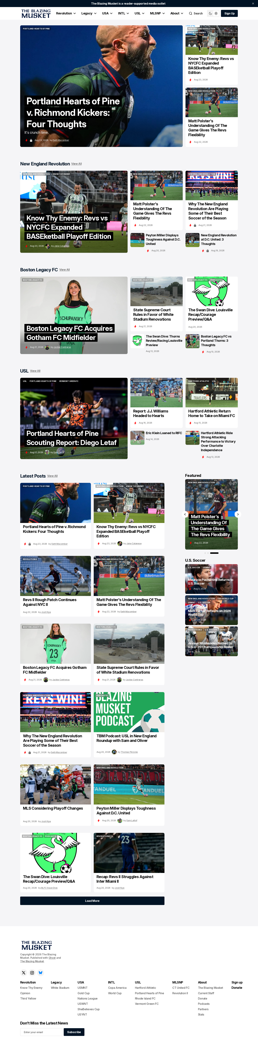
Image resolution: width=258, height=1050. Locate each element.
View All (76, 163)
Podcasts (204, 1003)
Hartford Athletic (145, 987)
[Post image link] (212, 40)
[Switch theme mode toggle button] (213, 13)
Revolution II (180, 993)
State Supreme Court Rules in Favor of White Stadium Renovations (153, 314)
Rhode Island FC (145, 998)
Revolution (64, 13)
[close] (253, 3)
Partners (203, 1009)
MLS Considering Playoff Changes (53, 808)
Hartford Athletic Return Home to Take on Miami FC (211, 413)
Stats (201, 1014)
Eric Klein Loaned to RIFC (164, 433)
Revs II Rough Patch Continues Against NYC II (49, 602)
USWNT (83, 1003)
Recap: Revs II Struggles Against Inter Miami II (125, 879)
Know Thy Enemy (31, 987)
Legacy (86, 13)
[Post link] (211, 579)
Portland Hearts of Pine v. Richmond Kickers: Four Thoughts (54, 529)
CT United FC (180, 987)
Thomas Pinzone (129, 752)
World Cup (115, 993)
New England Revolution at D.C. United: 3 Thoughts (218, 239)
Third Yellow (28, 998)
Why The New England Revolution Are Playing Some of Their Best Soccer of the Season (208, 211)
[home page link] (35, 13)
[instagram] (32, 972)
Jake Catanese (61, 246)
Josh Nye (46, 612)
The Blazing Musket (32, 961)
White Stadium (60, 987)
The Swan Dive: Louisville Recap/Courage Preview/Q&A (210, 314)
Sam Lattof (59, 452)
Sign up (236, 982)
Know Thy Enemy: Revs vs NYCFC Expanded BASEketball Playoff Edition (211, 65)
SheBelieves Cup (89, 1009)
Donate (202, 998)
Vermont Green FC (147, 1003)
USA (105, 13)
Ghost (52, 957)
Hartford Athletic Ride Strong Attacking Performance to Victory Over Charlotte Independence (218, 441)
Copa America (117, 987)
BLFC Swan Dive (49, 888)
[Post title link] (101, 86)
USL (137, 13)
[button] (185, 514)
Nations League (88, 998)
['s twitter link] (23, 972)
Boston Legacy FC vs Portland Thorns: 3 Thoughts (216, 341)
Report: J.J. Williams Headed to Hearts (150, 413)
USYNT (82, 1014)
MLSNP (155, 13)
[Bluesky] (40, 972)
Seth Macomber (61, 140)
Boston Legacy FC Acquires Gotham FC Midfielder (54, 669)
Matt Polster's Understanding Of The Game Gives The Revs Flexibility (207, 128)
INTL (121, 13)
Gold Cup (84, 993)
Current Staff (206, 993)
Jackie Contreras (62, 347)
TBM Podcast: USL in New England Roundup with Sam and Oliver (127, 738)
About (174, 13)
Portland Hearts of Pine (149, 993)
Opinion (25, 993)
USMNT (82, 987)
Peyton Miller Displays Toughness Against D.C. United (163, 239)
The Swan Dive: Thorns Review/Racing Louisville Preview (164, 341)
